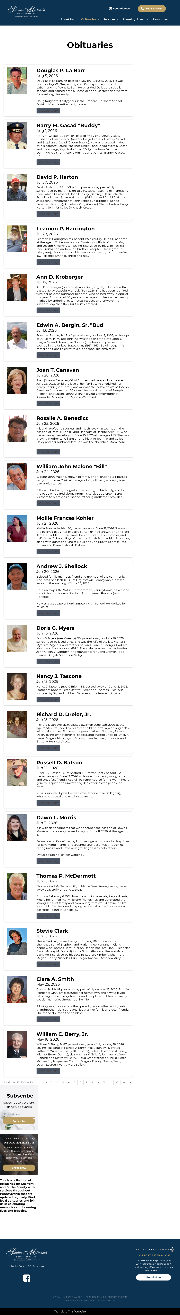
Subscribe (19, 1121)
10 (104, 1082)
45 (117, 1082)
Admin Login (108, 1300)
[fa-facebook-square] (26, 1278)
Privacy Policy (73, 1300)
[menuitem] (68, 19)
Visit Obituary (48, 110)
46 (124, 1082)
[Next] (130, 1082)
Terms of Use (91, 1300)
